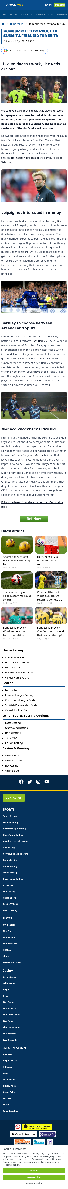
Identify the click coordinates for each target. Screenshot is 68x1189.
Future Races (13, 667)
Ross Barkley (39, 341)
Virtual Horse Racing (17, 677)
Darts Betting (13, 733)
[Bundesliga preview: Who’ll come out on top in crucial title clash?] (17, 615)
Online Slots (12, 770)
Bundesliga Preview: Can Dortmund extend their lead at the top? (50, 631)
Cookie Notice (55, 1159)
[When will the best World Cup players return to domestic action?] (51, 580)
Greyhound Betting (16, 728)
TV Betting (11, 738)
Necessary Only (34, 1177)
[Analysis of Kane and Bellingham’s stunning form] (17, 544)
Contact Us (14, 798)
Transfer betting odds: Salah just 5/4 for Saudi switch (17, 595)
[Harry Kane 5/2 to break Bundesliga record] (51, 544)
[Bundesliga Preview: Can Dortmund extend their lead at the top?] (51, 615)
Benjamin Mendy (33, 455)
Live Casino (11, 765)
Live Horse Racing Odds (19, 672)
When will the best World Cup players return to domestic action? (48, 595)
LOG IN (48, 4)
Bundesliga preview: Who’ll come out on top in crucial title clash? (15, 631)
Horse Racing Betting (17, 662)
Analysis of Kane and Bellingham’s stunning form (16, 560)
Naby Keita (56, 221)
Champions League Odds (20, 700)
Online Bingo (13, 755)
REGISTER (59, 4)
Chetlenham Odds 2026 (19, 657)
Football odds (13, 690)
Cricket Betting (14, 743)
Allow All (34, 1170)
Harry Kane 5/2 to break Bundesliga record (47, 560)
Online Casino (13, 760)
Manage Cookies (34, 1183)
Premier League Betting (19, 695)
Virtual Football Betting (19, 710)
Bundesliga (16, 24)
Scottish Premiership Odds (21, 705)
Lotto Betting (13, 723)
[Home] (2, 23)
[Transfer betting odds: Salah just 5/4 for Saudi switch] (17, 580)
